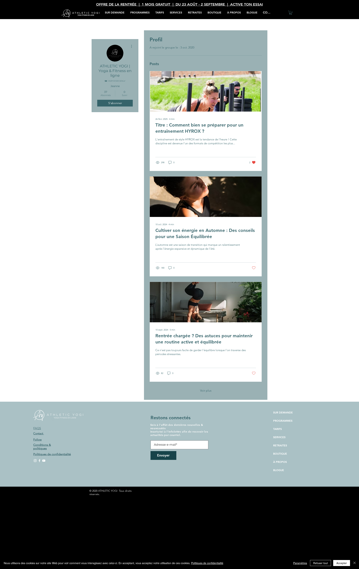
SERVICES (279, 437)
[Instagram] (35, 460)
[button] (176, 13)
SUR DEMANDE (283, 412)
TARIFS (277, 429)
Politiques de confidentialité (207, 563)
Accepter (341, 563)
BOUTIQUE (280, 453)
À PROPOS (280, 462)
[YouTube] (44, 460)
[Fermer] (354, 563)
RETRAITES (280, 445)
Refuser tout (320, 563)
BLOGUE (278, 470)
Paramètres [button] (300, 563)
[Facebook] (39, 460)
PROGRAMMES (282, 420)
